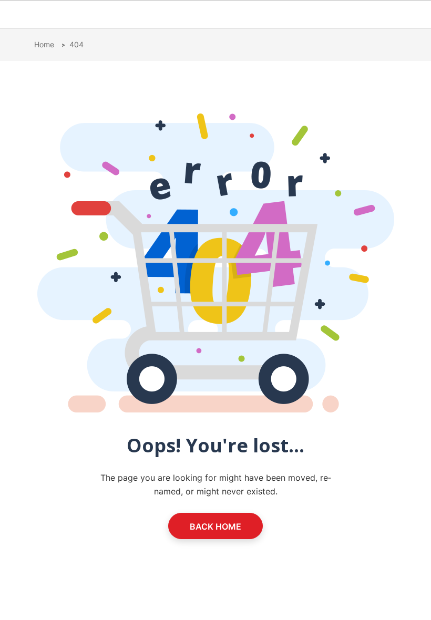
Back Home (215, 526)
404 (76, 44)
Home (45, 44)
